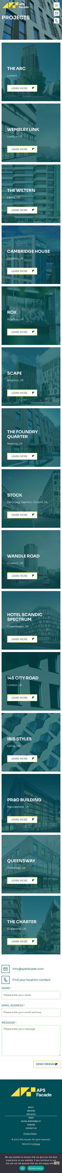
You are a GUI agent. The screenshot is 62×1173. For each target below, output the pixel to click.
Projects (31, 1114)
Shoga (36, 1144)
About (31, 1107)
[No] (57, 1163)
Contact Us (31, 1128)
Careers (31, 1125)
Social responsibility (31, 1121)
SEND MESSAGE (47, 1064)
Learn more (19, 88)
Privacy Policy (30, 1133)
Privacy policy (36, 1168)
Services (31, 1111)
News (31, 1118)
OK (22, 1168)
